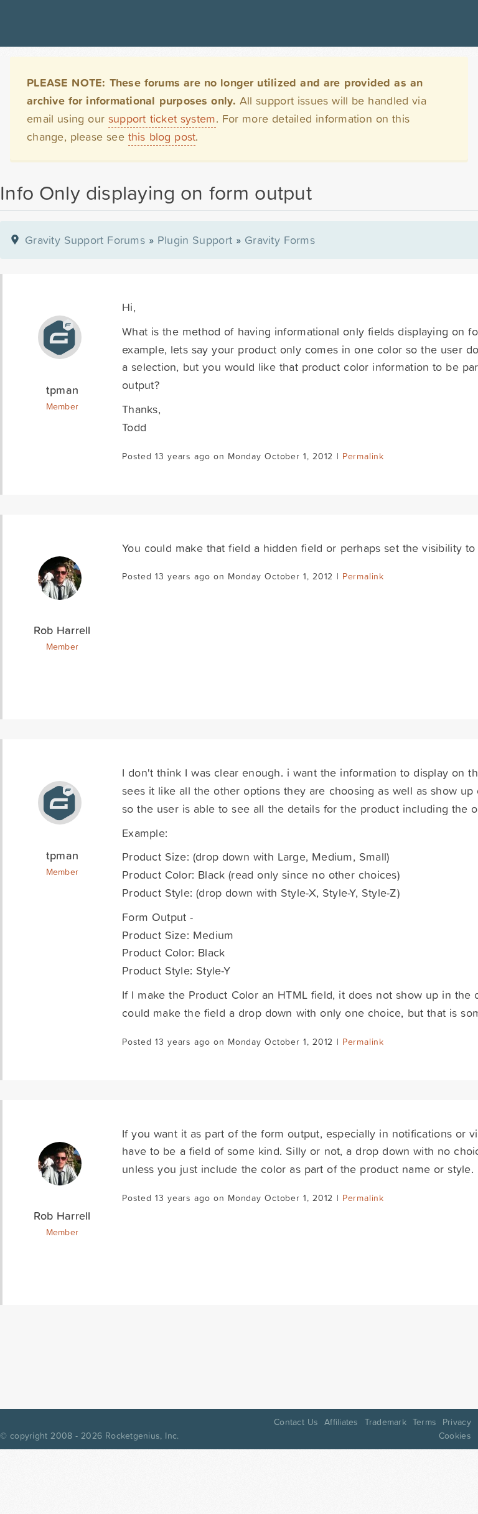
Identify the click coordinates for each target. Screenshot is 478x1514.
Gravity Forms (280, 239)
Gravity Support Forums (85, 239)
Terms (424, 1422)
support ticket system (162, 118)
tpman (62, 389)
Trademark (385, 1422)
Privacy (457, 1422)
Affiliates (341, 1422)
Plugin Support (194, 239)
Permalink (363, 456)
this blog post (162, 136)
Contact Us (296, 1422)
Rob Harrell (62, 630)
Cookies (455, 1435)
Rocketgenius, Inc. (142, 1435)
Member (62, 406)
